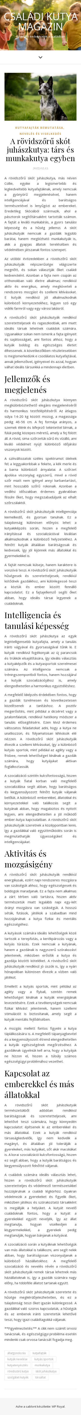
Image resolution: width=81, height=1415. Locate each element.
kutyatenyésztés (17, 1365)
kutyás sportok (43, 1359)
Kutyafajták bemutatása (39, 128)
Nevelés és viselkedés (40, 134)
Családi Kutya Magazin (41, 21)
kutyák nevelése (17, 1359)
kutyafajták (39, 1353)
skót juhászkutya (46, 1371)
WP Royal (58, 1406)
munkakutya (42, 1365)
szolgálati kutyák (17, 1377)
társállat (40, 1377)
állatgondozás (16, 1353)
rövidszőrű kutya (18, 1371)
